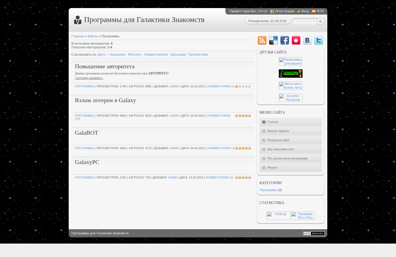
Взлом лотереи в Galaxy (105, 100)
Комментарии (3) (219, 177)
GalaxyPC (87, 162)
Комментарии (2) (221, 148)
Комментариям (156, 54)
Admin (174, 86)
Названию (117, 54)
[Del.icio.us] (273, 40)
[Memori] (296, 40)
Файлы (93, 36)
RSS (320, 11)
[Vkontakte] (307, 40)
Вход (305, 11)
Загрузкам (178, 54)
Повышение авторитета (105, 66)
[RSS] (262, 40)
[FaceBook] (284, 40)
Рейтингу (135, 54)
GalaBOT (86, 132)
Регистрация (285, 11)
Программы (84, 86)
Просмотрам (198, 54)
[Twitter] (318, 40)
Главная (77, 36)
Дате (101, 54)
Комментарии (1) (221, 86)
